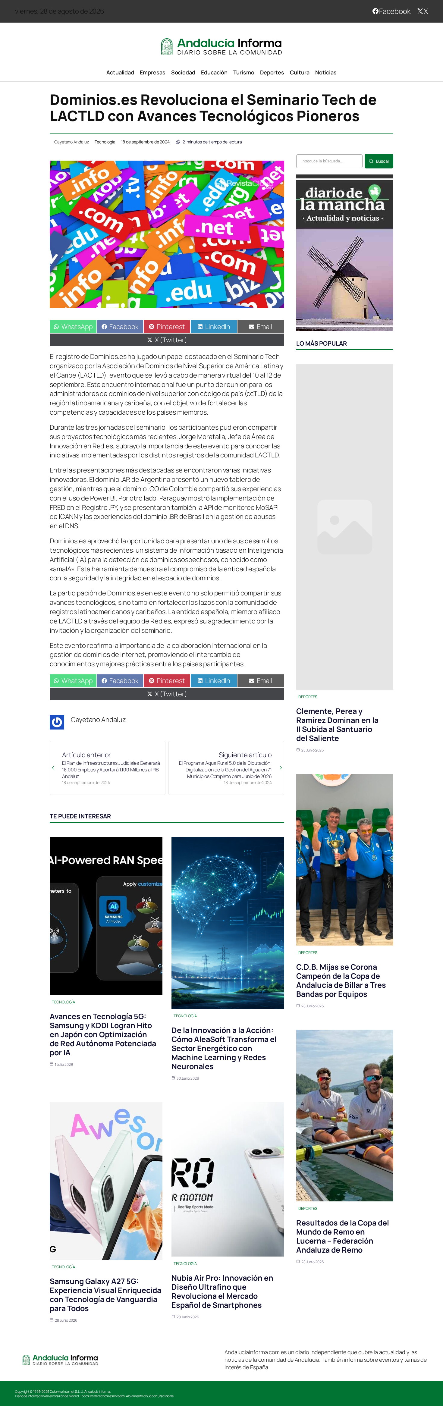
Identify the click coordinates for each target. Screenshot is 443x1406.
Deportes (307, 696)
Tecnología (105, 142)
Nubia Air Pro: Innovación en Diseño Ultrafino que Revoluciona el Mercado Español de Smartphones (222, 1291)
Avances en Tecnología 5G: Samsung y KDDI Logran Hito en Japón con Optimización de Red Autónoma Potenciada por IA (103, 1034)
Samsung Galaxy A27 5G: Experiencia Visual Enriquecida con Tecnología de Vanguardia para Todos (105, 1294)
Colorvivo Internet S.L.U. (67, 1391)
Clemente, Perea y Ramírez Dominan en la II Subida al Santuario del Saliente (337, 724)
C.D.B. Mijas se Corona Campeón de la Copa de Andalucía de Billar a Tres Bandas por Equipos (341, 980)
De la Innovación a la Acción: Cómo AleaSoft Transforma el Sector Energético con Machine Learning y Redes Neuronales (224, 1048)
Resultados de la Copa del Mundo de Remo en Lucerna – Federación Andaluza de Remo (342, 1236)
